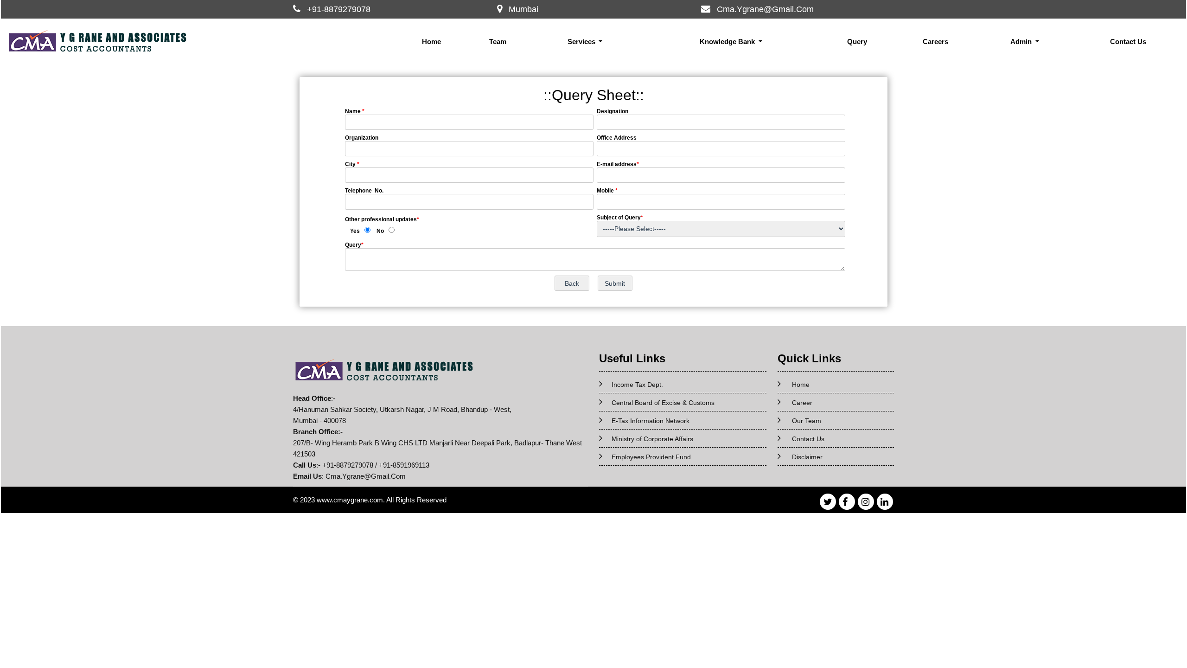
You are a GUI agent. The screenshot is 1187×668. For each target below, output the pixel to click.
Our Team (806, 420)
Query (857, 41)
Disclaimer (807, 457)
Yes (355, 231)
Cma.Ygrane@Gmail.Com (765, 9)
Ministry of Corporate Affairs (652, 439)
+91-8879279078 (338, 9)
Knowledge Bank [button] (728, 41)
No (380, 231)
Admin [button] (1022, 41)
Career (802, 402)
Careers (935, 41)
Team (497, 41)
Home (431, 41)
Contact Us (1128, 41)
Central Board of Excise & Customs (663, 402)
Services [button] (582, 41)
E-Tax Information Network (650, 420)
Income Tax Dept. (637, 384)
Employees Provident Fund (651, 457)
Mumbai (523, 9)
